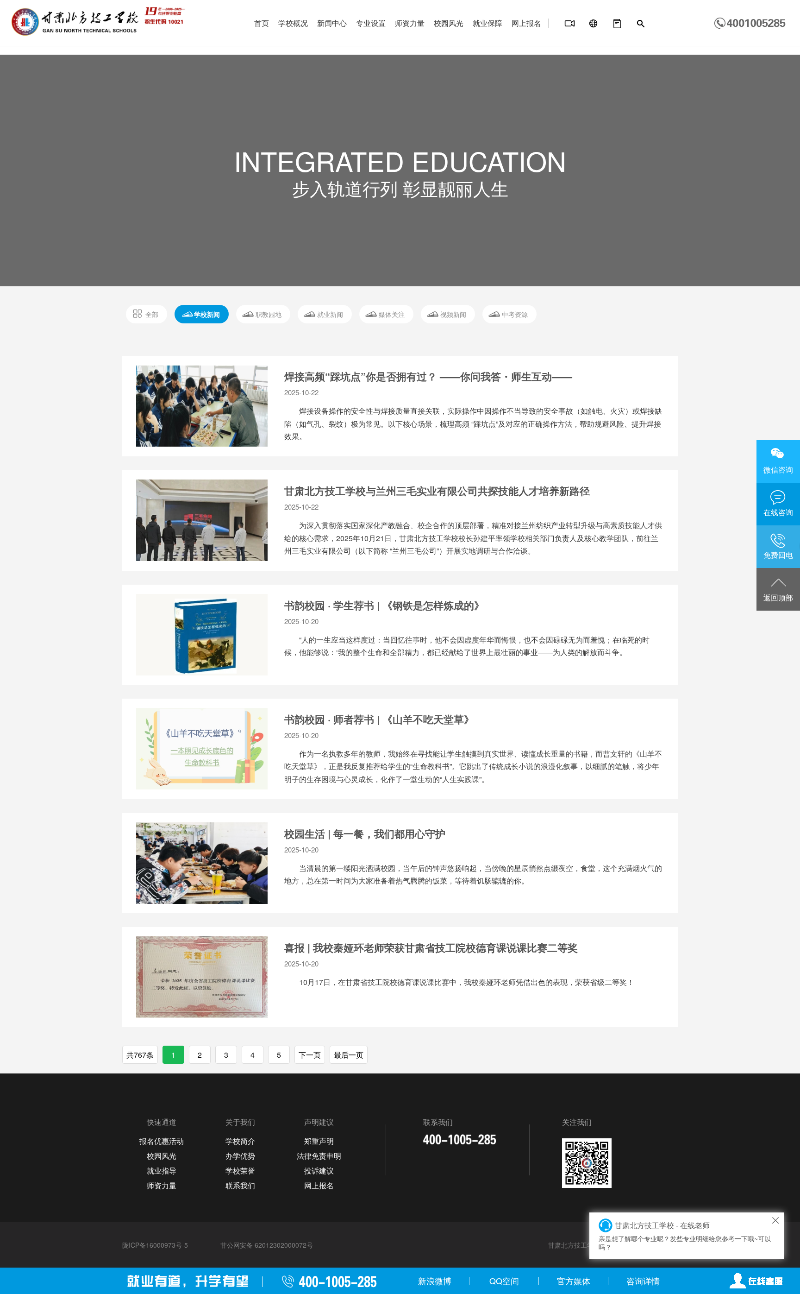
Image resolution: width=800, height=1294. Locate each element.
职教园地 (268, 314)
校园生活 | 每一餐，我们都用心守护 (364, 833)
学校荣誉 (240, 1170)
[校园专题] (593, 24)
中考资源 (515, 314)
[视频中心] (570, 24)
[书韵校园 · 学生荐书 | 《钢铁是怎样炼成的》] (202, 634)
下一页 (310, 1054)
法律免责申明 (319, 1155)
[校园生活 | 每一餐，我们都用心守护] (202, 863)
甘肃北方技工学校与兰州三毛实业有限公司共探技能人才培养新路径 (437, 490)
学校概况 (293, 23)
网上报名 (526, 23)
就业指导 (161, 1170)
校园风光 (448, 23)
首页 (261, 23)
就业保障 (487, 23)
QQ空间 (504, 1281)
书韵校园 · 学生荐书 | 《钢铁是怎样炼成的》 (384, 605)
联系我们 (240, 1185)
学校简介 (240, 1141)
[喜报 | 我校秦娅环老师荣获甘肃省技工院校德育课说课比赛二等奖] (202, 977)
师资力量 (410, 23)
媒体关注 (392, 314)
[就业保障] (617, 24)
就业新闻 (330, 314)
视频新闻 (453, 314)
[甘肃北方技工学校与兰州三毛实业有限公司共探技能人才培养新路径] (202, 520)
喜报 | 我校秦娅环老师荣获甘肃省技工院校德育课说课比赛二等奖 (431, 947)
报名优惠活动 (161, 1141)
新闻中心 (332, 23)
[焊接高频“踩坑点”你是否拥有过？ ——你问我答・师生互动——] (202, 406)
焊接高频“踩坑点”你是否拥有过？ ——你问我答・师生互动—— (428, 376)
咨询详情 (643, 1281)
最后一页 (348, 1054)
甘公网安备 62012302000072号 (266, 1245)
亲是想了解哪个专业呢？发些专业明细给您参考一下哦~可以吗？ (685, 1235)
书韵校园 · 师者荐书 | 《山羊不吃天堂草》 (379, 719)
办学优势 (240, 1155)
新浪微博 (434, 1281)
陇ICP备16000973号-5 (155, 1245)
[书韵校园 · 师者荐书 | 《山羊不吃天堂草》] (202, 748)
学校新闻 (207, 314)
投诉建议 (319, 1170)
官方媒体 (573, 1281)
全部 (151, 314)
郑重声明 (319, 1141)
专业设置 (371, 23)
